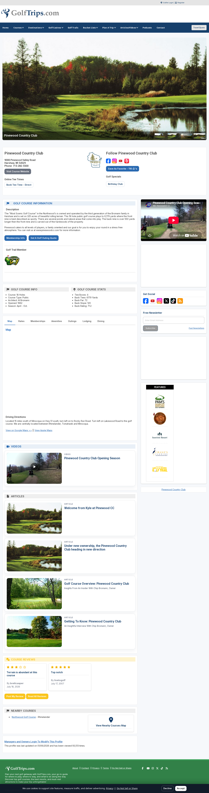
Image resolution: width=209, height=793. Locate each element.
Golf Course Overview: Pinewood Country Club (96, 583)
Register (180, 3)
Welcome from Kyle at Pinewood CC (89, 508)
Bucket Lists (89, 27)
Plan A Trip (108, 27)
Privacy (95, 768)
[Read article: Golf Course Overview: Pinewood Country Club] (34, 593)
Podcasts (147, 27)
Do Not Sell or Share (121, 768)
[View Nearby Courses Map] (111, 723)
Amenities (56, 321)
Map (9, 321)
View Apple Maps (43, 430)
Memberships (38, 321)
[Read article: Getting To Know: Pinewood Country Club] (34, 631)
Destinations (35, 27)
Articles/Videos (128, 27)
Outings (72, 321)
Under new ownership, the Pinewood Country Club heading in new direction (95, 547)
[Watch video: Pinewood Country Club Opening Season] (34, 468)
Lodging (87, 321)
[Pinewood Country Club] (160, 138)
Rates (21, 321)
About (75, 768)
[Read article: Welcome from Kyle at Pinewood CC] (34, 518)
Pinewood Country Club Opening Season (92, 458)
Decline (167, 788)
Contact (85, 768)
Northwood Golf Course (24, 717)
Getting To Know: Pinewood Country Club (92, 621)
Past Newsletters (196, 328)
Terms (106, 768)
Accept (181, 788)
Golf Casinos (55, 27)
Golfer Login (168, 3)
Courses (17, 27)
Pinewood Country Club (174, 489)
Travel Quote (199, 27)
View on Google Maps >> (19, 430)
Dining (100, 321)
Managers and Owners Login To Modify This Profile (33, 741)
